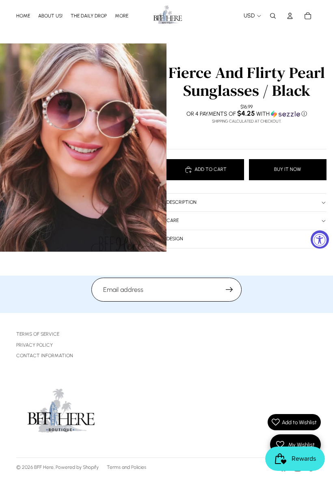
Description (181, 202)
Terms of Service (37, 334)
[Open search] (273, 16)
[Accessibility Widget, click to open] (320, 240)
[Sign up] (229, 289)
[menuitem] (121, 15)
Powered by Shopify (77, 467)
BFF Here (44, 467)
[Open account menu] (290, 16)
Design (174, 239)
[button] (246, 114)
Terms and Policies (126, 467)
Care (172, 220)
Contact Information (44, 355)
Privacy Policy (34, 345)
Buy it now (287, 169)
